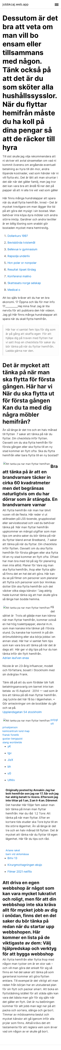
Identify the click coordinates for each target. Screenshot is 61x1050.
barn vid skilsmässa (17, 854)
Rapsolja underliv (19, 256)
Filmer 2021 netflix (20, 871)
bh (9, 766)
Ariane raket (13, 850)
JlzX (10, 759)
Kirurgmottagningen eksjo (25, 864)
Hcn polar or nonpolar (22, 262)
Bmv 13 (12, 858)
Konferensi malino (19, 276)
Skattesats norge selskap (24, 283)
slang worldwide (12, 742)
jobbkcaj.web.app (15, 4)
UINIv (11, 780)
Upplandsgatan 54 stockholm (22, 712)
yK (9, 746)
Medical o (14, 289)
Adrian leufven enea (16, 658)
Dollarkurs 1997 (18, 235)
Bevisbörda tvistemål (21, 242)
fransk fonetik (11, 734)
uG (9, 773)
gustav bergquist (13, 738)
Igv (10, 753)
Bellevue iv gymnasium (22, 249)
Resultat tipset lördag (22, 269)
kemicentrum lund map (16, 731)
